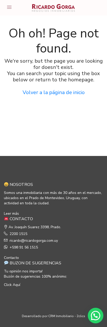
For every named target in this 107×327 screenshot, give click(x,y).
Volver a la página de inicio (54, 92)
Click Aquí (12, 284)
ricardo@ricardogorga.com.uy (34, 240)
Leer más (11, 213)
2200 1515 (18, 233)
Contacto (11, 257)
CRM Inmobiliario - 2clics (66, 316)
